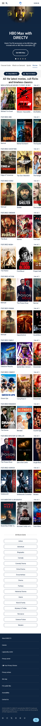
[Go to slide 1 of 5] (15, 58)
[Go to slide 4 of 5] (22, 58)
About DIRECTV (6, 638)
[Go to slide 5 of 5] (25, 58)
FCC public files (6, 686)
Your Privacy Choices (11, 665)
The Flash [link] (36, 239)
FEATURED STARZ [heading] (7, 181)
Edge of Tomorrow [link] (7, 175)
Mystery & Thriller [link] (20, 608)
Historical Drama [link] (20, 591)
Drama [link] (20, 580)
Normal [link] (3, 143)
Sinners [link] (35, 494)
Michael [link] (3, 207)
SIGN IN (36, 3)
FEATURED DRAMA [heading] (7, 308)
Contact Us (5, 699)
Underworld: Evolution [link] (24, 494)
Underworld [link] (4, 494)
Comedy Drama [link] (20, 563)
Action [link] (21, 541)
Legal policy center (7, 652)
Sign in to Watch (30, 74)
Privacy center (6, 659)
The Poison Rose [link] (22, 303)
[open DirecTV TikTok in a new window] (24, 718)
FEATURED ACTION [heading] (7, 276)
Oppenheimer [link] (21, 335)
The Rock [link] (4, 239)
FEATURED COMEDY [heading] (8, 372)
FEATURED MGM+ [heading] (7, 245)
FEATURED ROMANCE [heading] (8, 404)
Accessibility (5, 693)
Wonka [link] (19, 239)
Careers (4, 645)
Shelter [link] (19, 207)
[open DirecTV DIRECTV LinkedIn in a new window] (3, 718)
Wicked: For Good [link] (7, 111)
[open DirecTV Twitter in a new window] (11, 718)
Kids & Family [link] (20, 603)
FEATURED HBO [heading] (6, 117)
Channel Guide (6, 65)
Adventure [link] (20, 547)
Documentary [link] (20, 575)
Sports (29, 65)
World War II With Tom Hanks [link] (10, 526)
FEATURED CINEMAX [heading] (8, 213)
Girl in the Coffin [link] (22, 462)
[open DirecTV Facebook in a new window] (7, 718)
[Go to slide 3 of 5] (20, 58)
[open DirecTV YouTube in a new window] (20, 718)
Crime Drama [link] (20, 569)
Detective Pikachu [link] (7, 366)
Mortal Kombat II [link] (22, 144)
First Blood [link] (20, 271)
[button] (3, 3)
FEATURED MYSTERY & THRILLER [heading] (12, 436)
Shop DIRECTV (12, 74)
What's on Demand (18, 65)
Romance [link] (21, 614)
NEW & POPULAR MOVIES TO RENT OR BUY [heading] (16, 85)
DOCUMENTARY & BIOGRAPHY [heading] (11, 500)
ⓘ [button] (34, 45)
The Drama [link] (4, 430)
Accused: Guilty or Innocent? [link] (26, 526)
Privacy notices (6, 672)
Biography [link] (20, 552)
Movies (35, 65)
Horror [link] (21, 597)
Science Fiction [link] (21, 619)
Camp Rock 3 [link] (21, 399)
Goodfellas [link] (37, 335)
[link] (8, 98)
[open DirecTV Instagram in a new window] (16, 718)
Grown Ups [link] (4, 398)
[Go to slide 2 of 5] (18, 58)
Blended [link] (19, 430)
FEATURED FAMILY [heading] (7, 340)
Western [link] (20, 625)
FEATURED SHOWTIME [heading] (9, 149)
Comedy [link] (20, 558)
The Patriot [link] (4, 271)
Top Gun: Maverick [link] (23, 175)
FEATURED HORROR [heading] (8, 468)
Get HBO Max (20, 53)
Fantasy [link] (20, 586)
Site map (4, 679)
